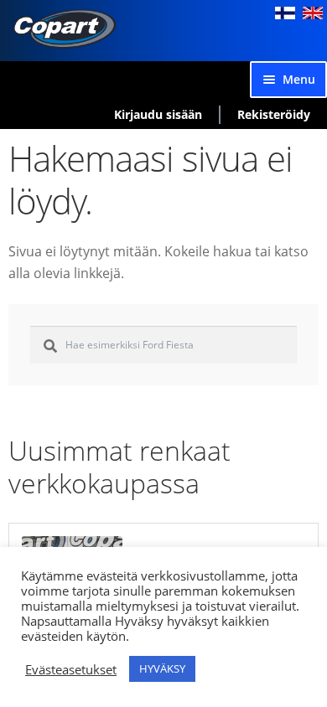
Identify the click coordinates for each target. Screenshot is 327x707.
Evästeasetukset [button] (71, 669)
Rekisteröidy (273, 114)
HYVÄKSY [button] (162, 668)
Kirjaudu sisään (158, 114)
